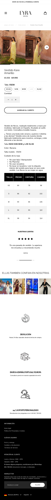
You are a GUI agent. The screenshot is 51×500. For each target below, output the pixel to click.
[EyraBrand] (25, 13)
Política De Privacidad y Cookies (14, 431)
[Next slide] (46, 47)
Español (26, 494)
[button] (5, 13)
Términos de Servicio (11, 447)
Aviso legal (7, 428)
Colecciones (22, 25)
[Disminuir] (6, 100)
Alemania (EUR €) (13, 494)
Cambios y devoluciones (12, 445)
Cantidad (8, 93)
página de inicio (9, 25)
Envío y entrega (9, 442)
